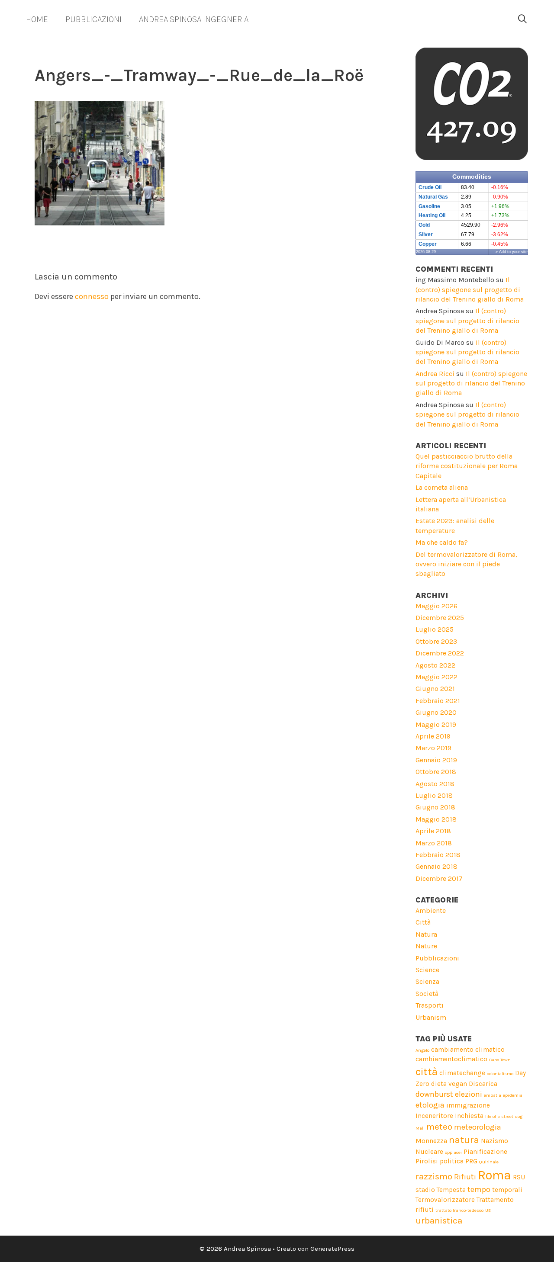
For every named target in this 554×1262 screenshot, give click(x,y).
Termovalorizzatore (445, 1200)
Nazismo (494, 1141)
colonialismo (500, 1073)
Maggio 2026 (436, 606)
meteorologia (477, 1127)
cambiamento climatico (468, 1049)
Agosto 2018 (435, 784)
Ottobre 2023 (436, 641)
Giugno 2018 (435, 807)
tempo (478, 1189)
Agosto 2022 (435, 665)
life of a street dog (503, 1116)
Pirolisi (427, 1161)
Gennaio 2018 (436, 866)
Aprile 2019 (433, 736)
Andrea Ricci (435, 373)
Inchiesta (469, 1116)
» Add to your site (512, 252)
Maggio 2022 (436, 677)
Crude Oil (430, 187)
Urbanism (431, 1017)
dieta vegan (449, 1084)
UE (488, 1210)
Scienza (427, 981)
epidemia (512, 1095)
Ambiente (431, 910)
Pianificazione (485, 1152)
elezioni (468, 1094)
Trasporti (430, 1005)
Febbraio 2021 (438, 701)
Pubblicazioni (93, 19)
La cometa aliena (442, 487)
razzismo (434, 1176)
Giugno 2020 (436, 712)
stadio (425, 1190)
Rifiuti (465, 1177)
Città (423, 922)
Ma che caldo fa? (442, 542)
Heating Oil (432, 215)
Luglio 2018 (434, 795)
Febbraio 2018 (438, 855)
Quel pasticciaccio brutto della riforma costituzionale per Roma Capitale (467, 466)
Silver (426, 234)
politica (452, 1161)
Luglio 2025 (435, 629)
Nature (426, 946)
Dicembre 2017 (439, 878)
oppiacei (453, 1152)
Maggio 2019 (436, 724)
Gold (424, 225)
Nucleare (429, 1152)
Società (427, 993)
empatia (492, 1095)
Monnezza (431, 1141)
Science (427, 970)
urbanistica (439, 1220)
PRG (471, 1161)
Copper (428, 244)
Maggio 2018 (436, 819)
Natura (426, 934)
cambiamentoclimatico (451, 1059)
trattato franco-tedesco (459, 1210)
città (427, 1071)
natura (464, 1140)
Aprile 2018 (433, 831)
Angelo (422, 1050)
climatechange (462, 1073)
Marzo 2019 (433, 748)
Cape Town (500, 1060)
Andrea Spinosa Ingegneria (193, 19)
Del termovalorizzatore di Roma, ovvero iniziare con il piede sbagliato (466, 564)
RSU (519, 1177)
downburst (434, 1094)
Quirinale (489, 1162)
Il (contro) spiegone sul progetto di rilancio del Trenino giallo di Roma (470, 289)
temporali (507, 1190)
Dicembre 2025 (440, 617)
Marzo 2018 (434, 843)
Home (37, 19)
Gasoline (429, 206)
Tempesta (451, 1190)
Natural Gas (433, 197)
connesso (92, 296)
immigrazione (468, 1105)
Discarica (483, 1084)
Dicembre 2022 (440, 653)
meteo (439, 1126)
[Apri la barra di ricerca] (522, 19)
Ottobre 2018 (436, 771)
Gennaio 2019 (436, 760)
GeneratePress (332, 1248)
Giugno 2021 (435, 688)
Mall (420, 1128)
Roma (494, 1175)
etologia (430, 1105)
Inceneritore (434, 1116)
